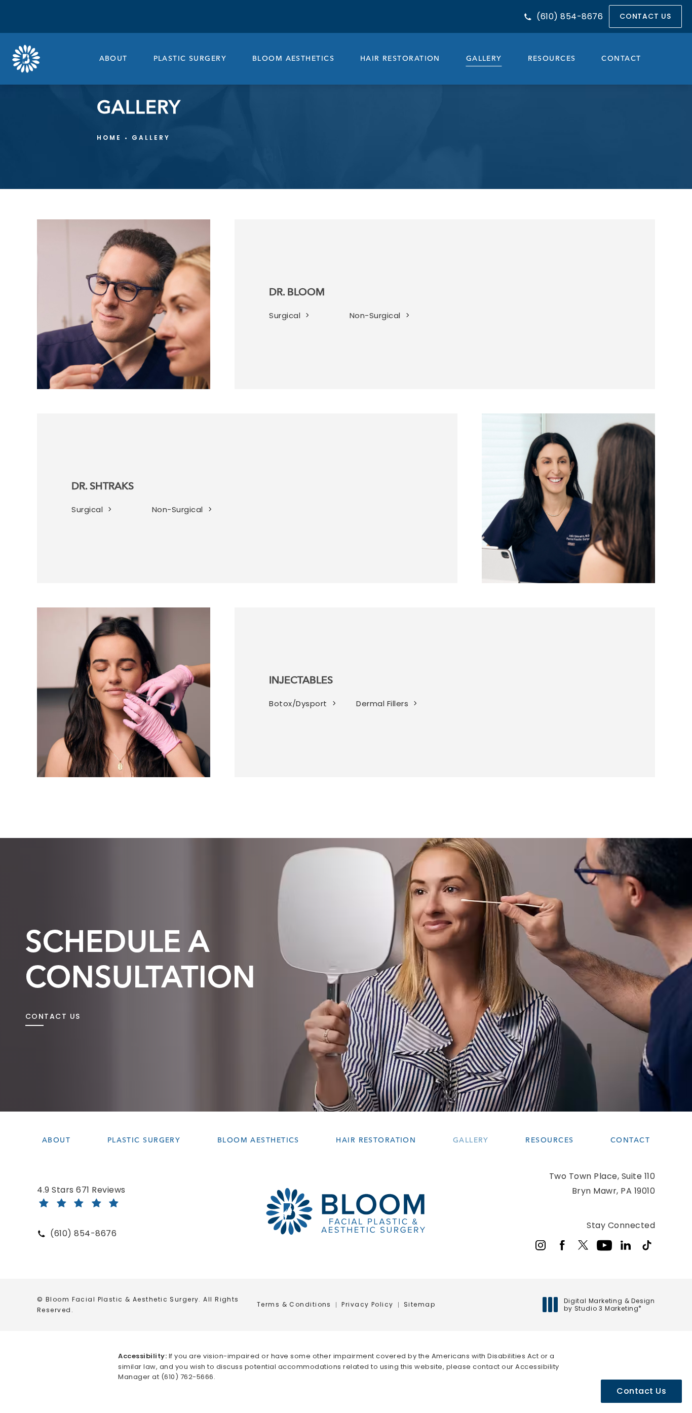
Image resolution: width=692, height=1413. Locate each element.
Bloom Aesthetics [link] (293, 58)
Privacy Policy (367, 1304)
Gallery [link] (484, 58)
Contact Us (645, 16)
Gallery (151, 137)
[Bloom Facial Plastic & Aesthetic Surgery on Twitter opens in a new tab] (583, 1245)
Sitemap (419, 1304)
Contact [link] (621, 58)
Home (109, 137)
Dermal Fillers (382, 703)
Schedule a (140, 959)
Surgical (284, 315)
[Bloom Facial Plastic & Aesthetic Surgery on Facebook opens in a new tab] (562, 1245)
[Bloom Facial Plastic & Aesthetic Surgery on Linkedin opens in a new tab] (626, 1245)
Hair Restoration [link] (400, 58)
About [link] (113, 58)
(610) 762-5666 (187, 1377)
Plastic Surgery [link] (190, 58)
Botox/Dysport (298, 703)
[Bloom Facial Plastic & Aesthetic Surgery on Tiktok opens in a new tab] (647, 1245)
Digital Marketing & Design (609, 1305)
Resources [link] (552, 58)
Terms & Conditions (294, 1304)
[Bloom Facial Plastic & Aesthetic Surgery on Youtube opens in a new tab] (604, 1245)
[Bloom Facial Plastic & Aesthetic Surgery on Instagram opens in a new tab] (540, 1245)
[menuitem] (113, 58)
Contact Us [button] (641, 1391)
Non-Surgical (375, 315)
